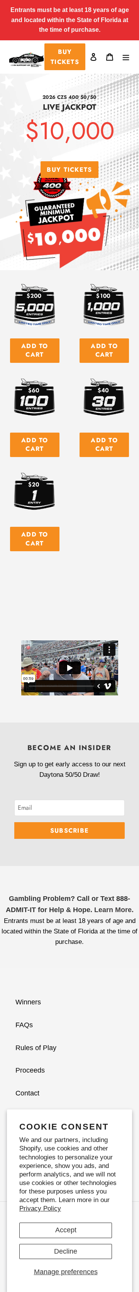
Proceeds (30, 1070)
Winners (28, 1002)
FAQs (24, 1025)
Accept (65, 1230)
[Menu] (126, 56)
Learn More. (114, 910)
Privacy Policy (40, 1208)
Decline (65, 1251)
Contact (27, 1093)
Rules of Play (35, 1048)
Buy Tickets (65, 56)
